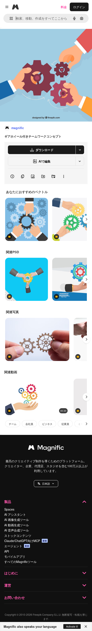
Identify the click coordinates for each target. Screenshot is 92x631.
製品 (7, 501)
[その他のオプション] (63, 176)
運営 (7, 585)
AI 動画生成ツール (16, 525)
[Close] (85, 626)
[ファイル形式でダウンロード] (80, 149)
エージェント (16, 546)
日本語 (46, 483)
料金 (64, 7)
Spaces (9, 509)
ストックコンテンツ (17, 535)
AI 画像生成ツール (16, 519)
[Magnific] (46, 448)
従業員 (65, 424)
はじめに (11, 572)
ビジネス (47, 424)
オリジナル (29, 37)
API (6, 551)
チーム (12, 424)
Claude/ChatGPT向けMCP (25, 541)
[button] (46, 483)
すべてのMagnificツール (20, 561)
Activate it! (72, 626)
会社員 (29, 424)
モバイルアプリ (14, 556)
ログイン (79, 7)
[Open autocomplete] (9, 18)
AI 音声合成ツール (16, 530)
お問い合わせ (14, 597)
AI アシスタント (15, 514)
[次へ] (86, 219)
